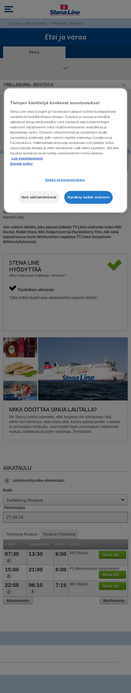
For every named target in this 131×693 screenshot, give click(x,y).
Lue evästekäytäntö (27, 158)
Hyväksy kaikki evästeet (88, 197)
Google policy (21, 163)
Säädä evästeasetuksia (65, 180)
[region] (65, 150)
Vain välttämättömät (39, 197)
